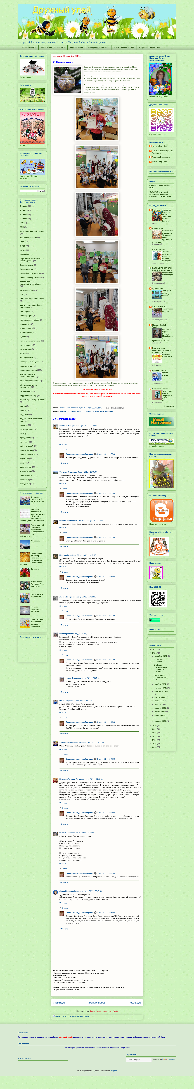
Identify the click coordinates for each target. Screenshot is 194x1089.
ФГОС (22, 246)
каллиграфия (26, 316)
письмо (23, 410)
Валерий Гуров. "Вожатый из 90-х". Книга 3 (166, 216)
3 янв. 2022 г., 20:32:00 (106, 493)
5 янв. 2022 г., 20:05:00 (91, 678)
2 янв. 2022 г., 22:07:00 (93, 891)
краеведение (26, 332)
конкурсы (24, 324)
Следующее (59, 1003)
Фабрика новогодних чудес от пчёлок (160, 668)
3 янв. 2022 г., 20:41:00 (106, 722)
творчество (25, 467)
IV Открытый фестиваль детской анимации (37, 622)
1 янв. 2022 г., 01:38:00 (95, 742)
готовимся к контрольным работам (30, 283)
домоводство (26, 290)
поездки (24, 425)
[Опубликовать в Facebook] (119, 408)
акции (23, 250)
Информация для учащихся (53, 47)
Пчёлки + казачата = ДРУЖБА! (36, 609)
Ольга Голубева (66, 701)
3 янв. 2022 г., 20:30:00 (106, 454)
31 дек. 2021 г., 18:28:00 (87, 426)
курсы (23, 337)
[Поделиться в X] (117, 408)
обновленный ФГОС (29, 381)
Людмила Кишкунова (68, 426)
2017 (154, 736)
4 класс (23, 219)
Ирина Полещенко (67, 833)
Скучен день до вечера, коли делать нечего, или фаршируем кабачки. (31, 558)
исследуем (25, 311)
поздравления (98, 411)
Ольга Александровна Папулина (79, 454)
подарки (24, 414)
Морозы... (35, 541)
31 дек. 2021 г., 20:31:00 (86, 555)
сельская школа (27, 454)
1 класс (23, 206)
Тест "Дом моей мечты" (166, 293)
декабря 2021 (161, 656)
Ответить (63, 444)
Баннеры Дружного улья (98, 47)
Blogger (113, 1071)
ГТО (22, 227)
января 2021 (160, 721)
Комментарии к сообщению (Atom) (104, 1011)
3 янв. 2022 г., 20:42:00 (106, 759)
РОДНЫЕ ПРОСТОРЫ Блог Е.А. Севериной (162, 269)
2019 (154, 729)
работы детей (26, 446)
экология (24, 479)
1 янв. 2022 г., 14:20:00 (94, 779)
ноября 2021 (161, 684)
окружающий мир (28, 395)
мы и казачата (26, 358)
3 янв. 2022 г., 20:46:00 (106, 873)
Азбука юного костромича (150, 47)
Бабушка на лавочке (161, 210)
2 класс (23, 210)
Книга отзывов (76, 47)
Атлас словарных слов (124, 47)
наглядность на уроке (30, 362)
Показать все (169, 406)
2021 (154, 653)
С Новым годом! (158, 660)
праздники (109, 411)
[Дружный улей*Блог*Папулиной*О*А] (156, 579)
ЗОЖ (22, 242)
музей (23, 353)
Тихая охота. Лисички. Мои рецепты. (37, 584)
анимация (24, 254)
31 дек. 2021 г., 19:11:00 (96, 521)
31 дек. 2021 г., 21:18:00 (84, 634)
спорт (22, 463)
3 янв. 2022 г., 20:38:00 (106, 660)
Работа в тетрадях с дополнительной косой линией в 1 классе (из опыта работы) (32, 515)
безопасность (26, 265)
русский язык (26, 450)
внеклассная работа (68, 411)
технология (25, 471)
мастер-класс (26, 345)
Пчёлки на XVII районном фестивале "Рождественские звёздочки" (32, 530)
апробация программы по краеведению (32, 259)
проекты (24, 442)
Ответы (65, 449)
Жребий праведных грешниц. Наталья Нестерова (167, 256)
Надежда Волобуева (67, 555)
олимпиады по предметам (32, 400)
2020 (154, 725)
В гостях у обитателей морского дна (37, 499)
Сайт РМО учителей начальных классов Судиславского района (160, 194)
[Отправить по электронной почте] (112, 408)
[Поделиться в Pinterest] (122, 408)
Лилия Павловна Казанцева (71, 891)
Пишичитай (157, 228)
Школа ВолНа (158, 249)
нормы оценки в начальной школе (28, 375)
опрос (23, 406)
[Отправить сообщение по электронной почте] (107, 408)
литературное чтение (30, 341)
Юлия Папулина (159, 162)
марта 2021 (160, 711)
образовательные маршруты (28, 386)
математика (25, 349)
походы (23, 433)
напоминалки (26, 366)
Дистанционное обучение (32, 231)
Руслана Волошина (161, 157)
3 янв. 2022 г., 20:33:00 (106, 537)
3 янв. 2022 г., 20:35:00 (106, 616)
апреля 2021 (160, 708)
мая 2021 (159, 704)
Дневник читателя (28, 237)
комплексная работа (29, 320)
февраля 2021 (161, 715)
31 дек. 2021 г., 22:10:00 (83, 701)
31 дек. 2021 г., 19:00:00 (87, 472)
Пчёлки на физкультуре (160, 677)
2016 (154, 740)
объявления (26, 391)
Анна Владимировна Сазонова (72, 742)
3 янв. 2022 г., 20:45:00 (106, 813)
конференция (26, 328)
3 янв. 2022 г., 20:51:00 (106, 913)
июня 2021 (160, 701)
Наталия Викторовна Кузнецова (72, 521)
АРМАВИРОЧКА (159, 307)
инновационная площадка (32, 299)
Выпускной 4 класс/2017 (37, 595)
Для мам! (35, 569)
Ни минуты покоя (160, 389)
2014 (154, 747)
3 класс (23, 214)
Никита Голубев (159, 146)
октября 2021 (161, 688)
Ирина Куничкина (66, 634)
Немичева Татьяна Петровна (71, 779)
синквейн (24, 459)
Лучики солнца (159, 371)
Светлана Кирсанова (68, 472)
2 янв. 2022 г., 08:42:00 (85, 833)
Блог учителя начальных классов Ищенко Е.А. (161, 350)
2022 (154, 649)
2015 (154, 744)
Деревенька (157, 288)
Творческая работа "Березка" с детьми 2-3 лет (167, 395)
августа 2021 (161, 697)
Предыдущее (134, 1003)
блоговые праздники (30, 273)
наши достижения (84, 411)
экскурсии (25, 484)
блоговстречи (26, 269)
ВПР (22, 223)
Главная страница (28, 47)
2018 (154, 733)
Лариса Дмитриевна (67, 597)
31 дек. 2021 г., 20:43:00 (86, 597)
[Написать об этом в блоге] (114, 408)
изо (21, 294)
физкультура (26, 475)
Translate (171, 1060)
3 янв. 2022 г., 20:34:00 (106, 577)
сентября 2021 (161, 691)
